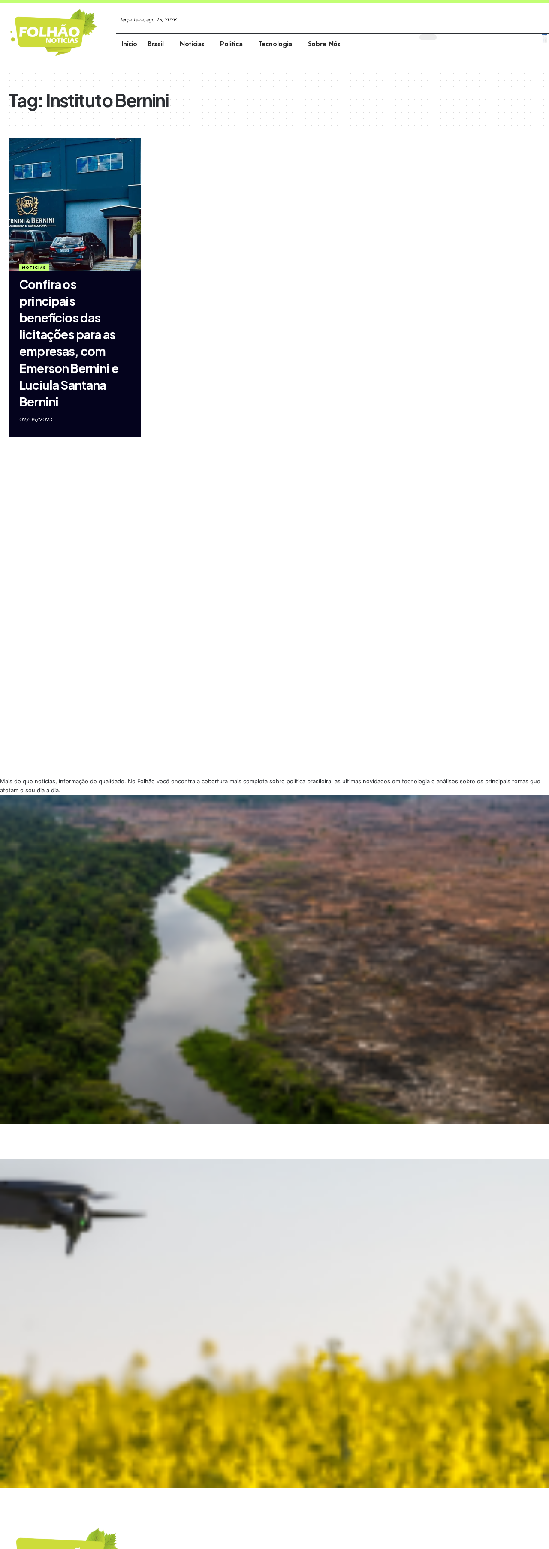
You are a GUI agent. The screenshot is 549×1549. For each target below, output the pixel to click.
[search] (544, 38)
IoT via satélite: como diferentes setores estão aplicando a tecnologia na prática (90, 1495)
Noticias (34, 267)
